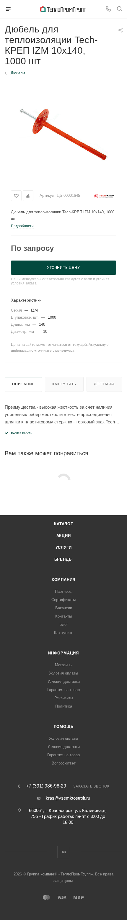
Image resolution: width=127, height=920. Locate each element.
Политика (63, 706)
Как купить (64, 384)
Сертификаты (63, 599)
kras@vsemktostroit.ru (68, 798)
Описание (23, 384)
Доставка (104, 384)
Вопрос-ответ (64, 763)
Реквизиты (63, 698)
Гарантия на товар (63, 689)
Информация (63, 653)
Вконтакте (63, 852)
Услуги (64, 547)
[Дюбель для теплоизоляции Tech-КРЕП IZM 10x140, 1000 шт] (63, 134)
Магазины (63, 665)
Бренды (63, 559)
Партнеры (63, 591)
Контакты (63, 616)
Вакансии (63, 608)
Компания (63, 579)
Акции (63, 535)
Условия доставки (64, 681)
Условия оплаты (63, 673)
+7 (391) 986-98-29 (46, 786)
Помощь (64, 726)
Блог (63, 624)
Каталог (63, 524)
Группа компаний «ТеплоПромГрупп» (60, 874)
